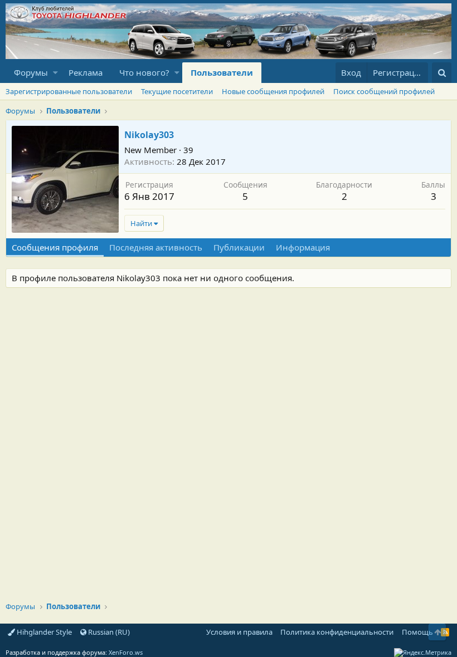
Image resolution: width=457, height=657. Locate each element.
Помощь (417, 632)
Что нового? (144, 72)
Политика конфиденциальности (336, 632)
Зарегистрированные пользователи (69, 91)
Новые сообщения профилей (273, 91)
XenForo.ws (126, 652)
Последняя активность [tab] (155, 247)
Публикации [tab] (239, 247)
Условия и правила (239, 632)
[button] (55, 72)
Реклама (86, 72)
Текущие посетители (177, 91)
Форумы (31, 72)
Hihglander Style (43, 632)
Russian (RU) (108, 632)
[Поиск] (441, 72)
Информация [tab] (303, 247)
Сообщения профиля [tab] (55, 247)
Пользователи (222, 72)
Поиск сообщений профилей (384, 91)
